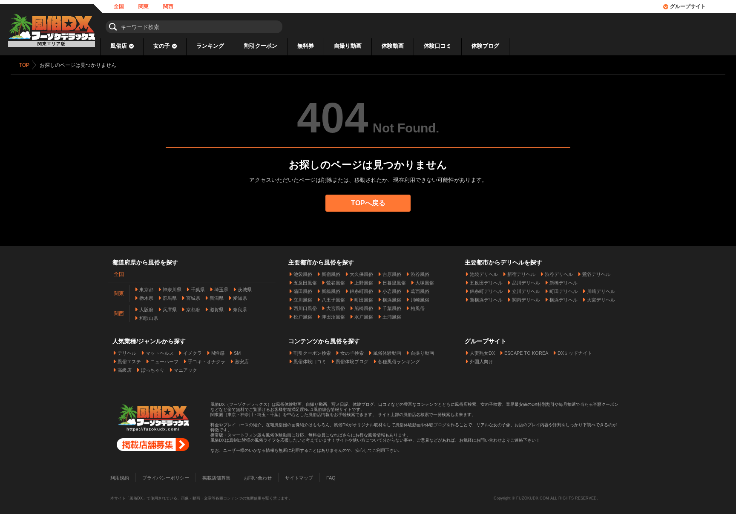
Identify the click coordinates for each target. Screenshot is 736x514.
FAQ (331, 477)
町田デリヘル (563, 291)
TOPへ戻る (368, 203)
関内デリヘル (526, 299)
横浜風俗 (391, 299)
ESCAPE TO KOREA (526, 353)
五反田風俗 (305, 282)
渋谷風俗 (420, 274)
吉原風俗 (391, 274)
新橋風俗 (331, 291)
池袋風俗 (302, 274)
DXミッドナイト (575, 353)
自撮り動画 (348, 46)
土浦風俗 (391, 316)
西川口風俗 (305, 308)
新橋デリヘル (563, 282)
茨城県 (245, 289)
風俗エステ (129, 361)
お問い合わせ (258, 477)
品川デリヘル (526, 282)
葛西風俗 (420, 291)
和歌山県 (148, 318)
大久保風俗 (361, 274)
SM (237, 353)
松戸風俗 (302, 316)
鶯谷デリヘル (596, 274)
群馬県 (170, 298)
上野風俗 (363, 282)
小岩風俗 (391, 291)
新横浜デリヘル (486, 299)
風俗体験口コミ (309, 361)
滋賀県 (217, 309)
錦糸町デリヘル (486, 291)
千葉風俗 (391, 308)
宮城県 (193, 298)
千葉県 (198, 289)
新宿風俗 (331, 274)
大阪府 (146, 309)
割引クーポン (260, 46)
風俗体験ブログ (352, 361)
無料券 (305, 46)
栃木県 (146, 298)
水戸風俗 (363, 316)
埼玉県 (221, 289)
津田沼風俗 (333, 316)
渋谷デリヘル (559, 274)
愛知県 (240, 298)
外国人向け (481, 361)
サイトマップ (299, 477)
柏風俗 (418, 308)
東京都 (146, 289)
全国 (119, 6)
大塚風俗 (424, 282)
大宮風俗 (335, 308)
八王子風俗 (333, 299)
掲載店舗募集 (216, 477)
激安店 (242, 361)
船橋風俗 (363, 308)
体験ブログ (485, 46)
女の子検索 (352, 353)
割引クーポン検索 (312, 353)
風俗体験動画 (387, 353)
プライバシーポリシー (165, 477)
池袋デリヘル (484, 274)
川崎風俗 (420, 299)
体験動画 (393, 46)
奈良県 (240, 309)
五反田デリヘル (486, 282)
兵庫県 (170, 309)
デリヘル (127, 353)
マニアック (185, 370)
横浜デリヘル (563, 299)
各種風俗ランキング (399, 361)
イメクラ (192, 353)
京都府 (193, 309)
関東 (143, 6)
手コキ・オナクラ (206, 361)
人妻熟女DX (482, 353)
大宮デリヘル (601, 299)
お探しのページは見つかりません (78, 65)
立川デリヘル (526, 291)
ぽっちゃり (152, 370)
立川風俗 (302, 299)
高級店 (125, 370)
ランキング (210, 46)
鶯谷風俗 (335, 282)
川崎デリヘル (601, 291)
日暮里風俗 (394, 282)
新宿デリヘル (521, 274)
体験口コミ (437, 46)
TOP (24, 65)
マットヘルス (160, 353)
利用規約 (119, 477)
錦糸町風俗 (361, 291)
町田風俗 (363, 299)
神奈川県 (172, 289)
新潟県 (217, 298)
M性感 (217, 353)
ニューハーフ (164, 361)
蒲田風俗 (302, 291)
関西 (168, 6)
